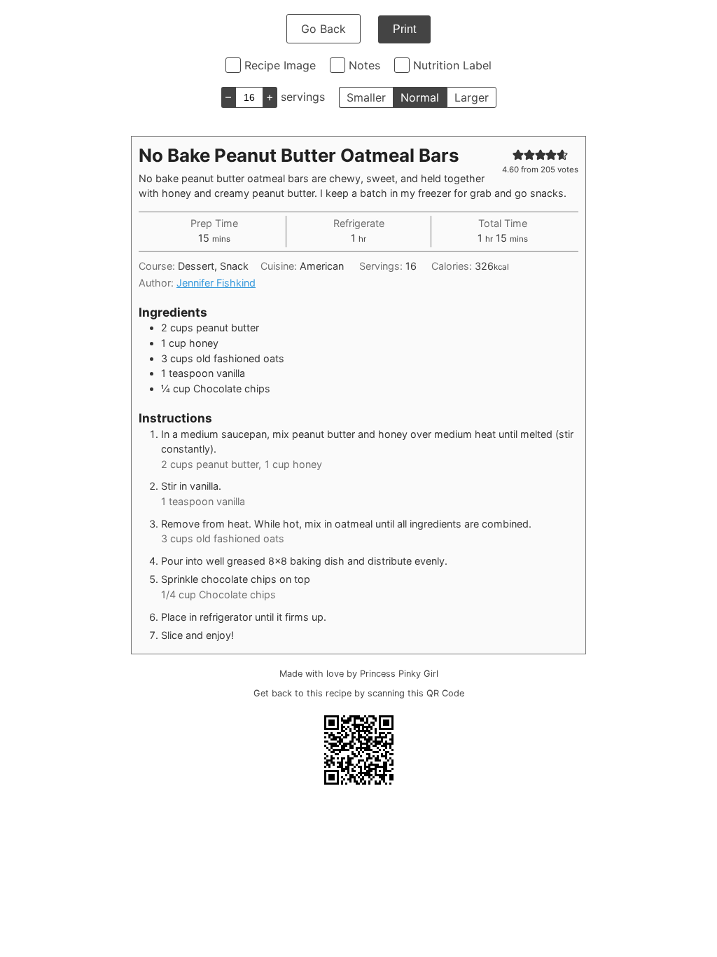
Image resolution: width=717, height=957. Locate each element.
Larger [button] (471, 97)
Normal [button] (420, 97)
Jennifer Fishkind (216, 283)
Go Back (323, 29)
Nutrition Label (452, 65)
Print (404, 29)
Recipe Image (280, 65)
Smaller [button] (366, 97)
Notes (364, 65)
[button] (518, 154)
